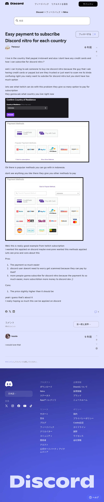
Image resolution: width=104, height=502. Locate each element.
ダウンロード (46, 387)
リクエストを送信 (59, 4)
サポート (44, 414)
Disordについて (80, 387)
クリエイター (46, 431)
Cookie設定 (78, 423)
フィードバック (42, 4)
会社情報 (77, 440)
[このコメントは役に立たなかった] (96, 344)
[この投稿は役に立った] (96, 48)
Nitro (65, 12)
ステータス (45, 396)
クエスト (44, 445)
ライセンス (78, 436)
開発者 (43, 440)
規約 (75, 414)
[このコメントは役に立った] (96, 336)
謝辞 (75, 431)
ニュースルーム (80, 400)
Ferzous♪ (16, 47)
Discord (39, 12)
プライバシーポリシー (83, 418)
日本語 (11, 394)
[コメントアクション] (96, 348)
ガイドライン (79, 427)
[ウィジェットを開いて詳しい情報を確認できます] (93, 497)
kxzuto (15, 336)
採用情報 (77, 391)
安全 (42, 418)
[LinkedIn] (14, 311)
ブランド (77, 396)
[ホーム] (14, 4)
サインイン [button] (88, 4)
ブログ (43, 423)
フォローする (85, 34)
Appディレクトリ (48, 400)
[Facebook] (6, 311)
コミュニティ (46, 436)
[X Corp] (10, 311)
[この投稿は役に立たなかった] (96, 56)
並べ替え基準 (83, 324)
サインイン (9, 362)
